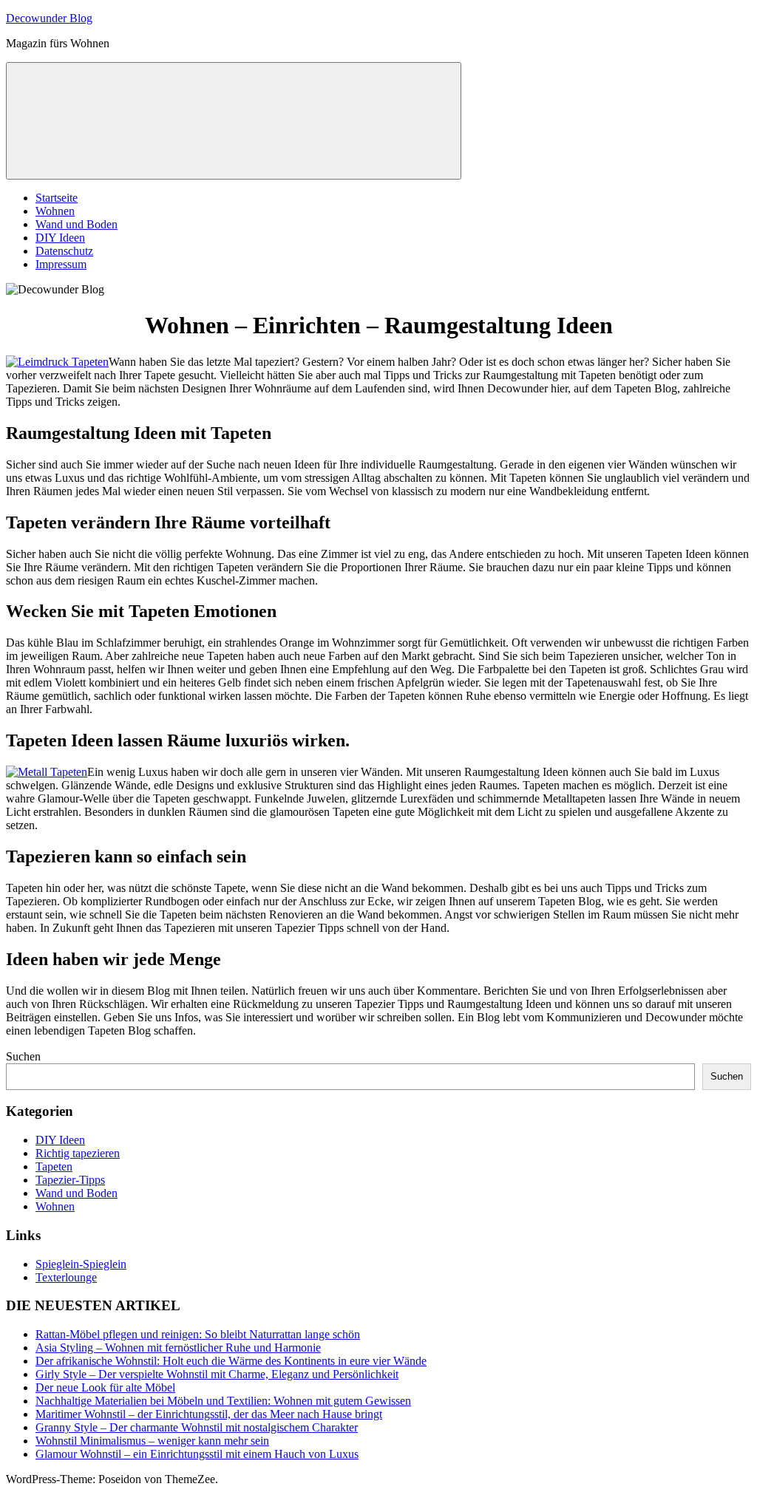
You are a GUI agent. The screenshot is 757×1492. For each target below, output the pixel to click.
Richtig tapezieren (77, 1153)
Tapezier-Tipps (70, 1179)
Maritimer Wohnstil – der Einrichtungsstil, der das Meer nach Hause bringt (208, 1414)
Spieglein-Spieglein (80, 1264)
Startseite (56, 197)
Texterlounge (66, 1277)
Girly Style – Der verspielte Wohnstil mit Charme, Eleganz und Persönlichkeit (216, 1374)
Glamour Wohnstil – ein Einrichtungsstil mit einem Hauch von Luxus (197, 1454)
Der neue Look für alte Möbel (105, 1387)
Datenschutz (64, 251)
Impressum (60, 264)
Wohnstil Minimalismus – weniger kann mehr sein (152, 1440)
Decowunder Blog (49, 18)
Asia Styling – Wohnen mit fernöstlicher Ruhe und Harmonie (178, 1347)
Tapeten (53, 1166)
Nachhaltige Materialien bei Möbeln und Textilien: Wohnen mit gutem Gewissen (223, 1400)
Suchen (23, 1056)
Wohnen (55, 211)
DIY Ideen (60, 237)
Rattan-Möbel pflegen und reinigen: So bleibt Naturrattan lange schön (197, 1334)
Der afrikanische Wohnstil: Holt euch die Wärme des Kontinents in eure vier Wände (231, 1361)
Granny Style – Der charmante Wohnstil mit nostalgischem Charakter (196, 1427)
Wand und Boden (76, 224)
